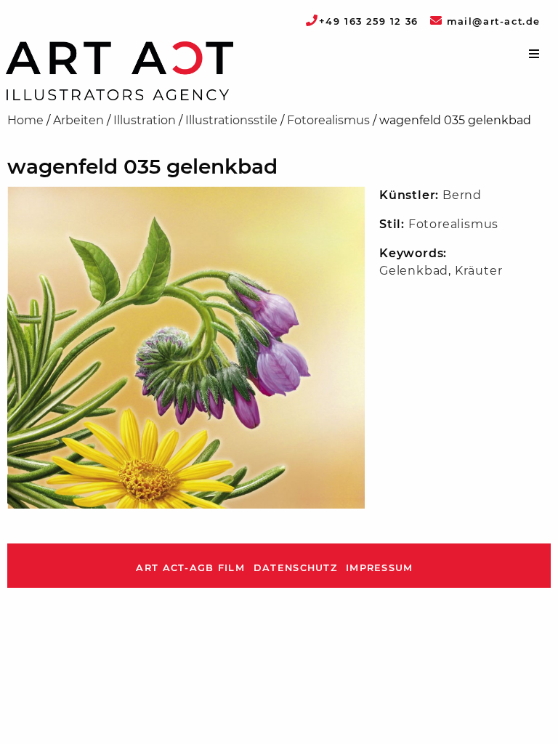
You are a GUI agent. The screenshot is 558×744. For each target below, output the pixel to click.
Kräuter (479, 271)
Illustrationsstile (231, 120)
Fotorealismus (328, 120)
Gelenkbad (413, 271)
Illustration (144, 120)
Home (25, 120)
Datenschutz (295, 567)
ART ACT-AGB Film (190, 567)
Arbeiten (78, 120)
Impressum (379, 567)
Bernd (462, 195)
